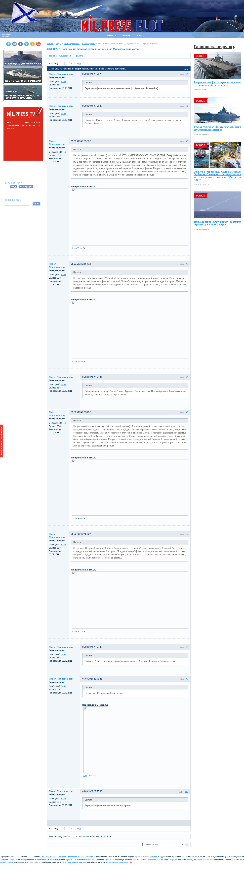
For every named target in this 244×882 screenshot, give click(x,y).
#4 (187, 264)
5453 (63, 81)
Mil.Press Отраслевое (67, 857)
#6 (187, 412)
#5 (187, 377)
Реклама (82, 862)
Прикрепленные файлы (83, 186)
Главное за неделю (213, 47)
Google (10, 862)
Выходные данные (70, 862)
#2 (187, 106)
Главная (50, 44)
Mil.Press (153, 857)
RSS (185, 69)
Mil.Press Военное (49, 857)
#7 (187, 534)
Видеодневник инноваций (1, 441)
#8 (187, 647)
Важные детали (88, 44)
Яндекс (3, 862)
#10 (186, 791)
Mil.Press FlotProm (85, 857)
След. (78, 63)
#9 (187, 679)
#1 (187, 74)
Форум (58, 44)
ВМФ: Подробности (72, 44)
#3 (187, 141)
